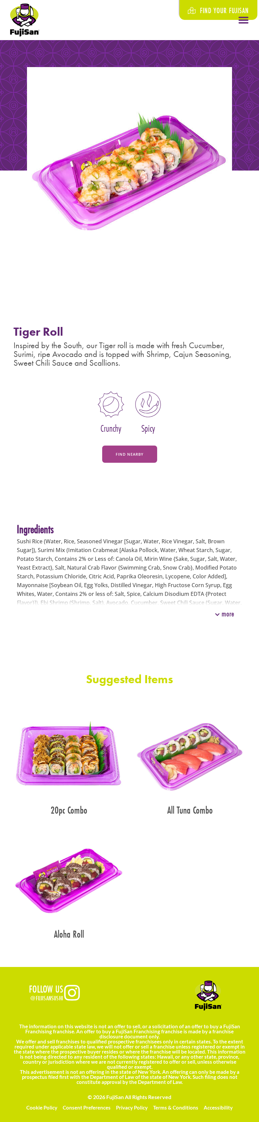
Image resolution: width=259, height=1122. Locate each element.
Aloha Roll (69, 934)
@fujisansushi (46, 998)
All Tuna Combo (190, 810)
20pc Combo (69, 810)
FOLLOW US (46, 989)
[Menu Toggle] (243, 19)
